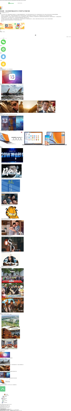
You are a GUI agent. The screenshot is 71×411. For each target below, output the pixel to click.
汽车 (23, 0)
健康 (19, 0)
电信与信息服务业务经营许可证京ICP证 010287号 (6, 404)
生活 (11, 0)
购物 (24, 0)
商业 (15, 0)
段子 (20, 0)
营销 (13, 0)
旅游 (10, 0)
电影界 (2, 205)
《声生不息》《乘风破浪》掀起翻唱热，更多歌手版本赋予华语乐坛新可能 (8, 114)
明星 (6, 0)
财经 (18, 0)
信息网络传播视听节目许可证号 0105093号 (5, 406)
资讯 (1, 0)
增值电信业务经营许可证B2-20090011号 (4, 407)
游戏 (8, 0)
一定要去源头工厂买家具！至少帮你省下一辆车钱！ (6, 314)
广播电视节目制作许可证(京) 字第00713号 (5, 405)
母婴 (12, 0)
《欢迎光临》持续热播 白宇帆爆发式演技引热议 (6, 235)
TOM (0, 115)
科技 (25, 0)
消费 (21, 0)
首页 (0, 0)
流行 (2, 0)
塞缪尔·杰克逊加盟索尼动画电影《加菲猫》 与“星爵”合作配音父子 (9, 218)
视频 (17, 0)
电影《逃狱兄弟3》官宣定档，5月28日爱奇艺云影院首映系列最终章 (9, 204)
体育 (5, 0)
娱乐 (4, 0)
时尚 (7, 0)
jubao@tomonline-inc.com (19, 410)
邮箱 (14, 0)
